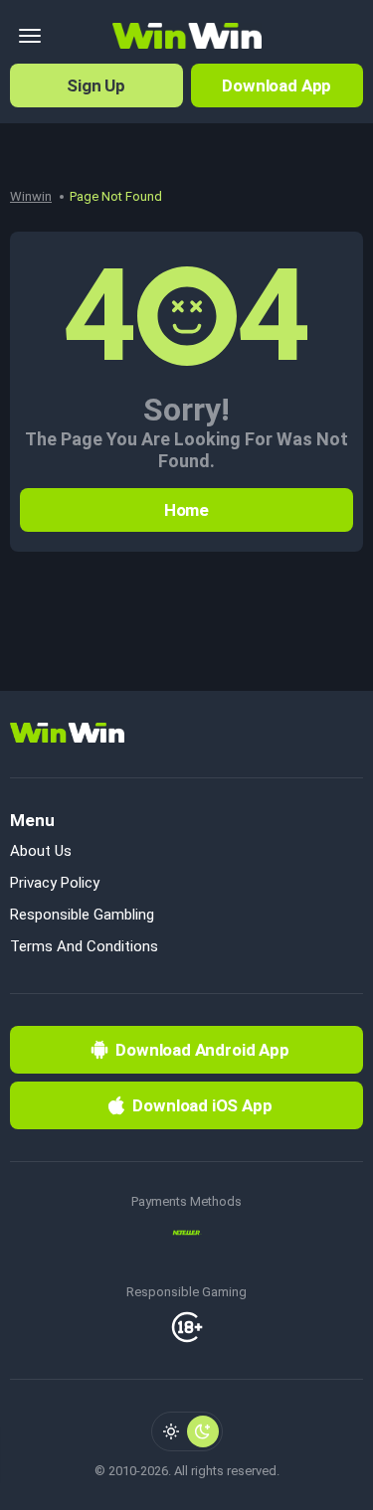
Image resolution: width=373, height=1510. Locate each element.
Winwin (31, 196)
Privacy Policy (54, 883)
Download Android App (202, 1050)
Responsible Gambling (82, 914)
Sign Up (96, 85)
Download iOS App (202, 1105)
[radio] (171, 1431)
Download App (276, 85)
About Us (41, 851)
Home (186, 510)
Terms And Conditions (84, 946)
